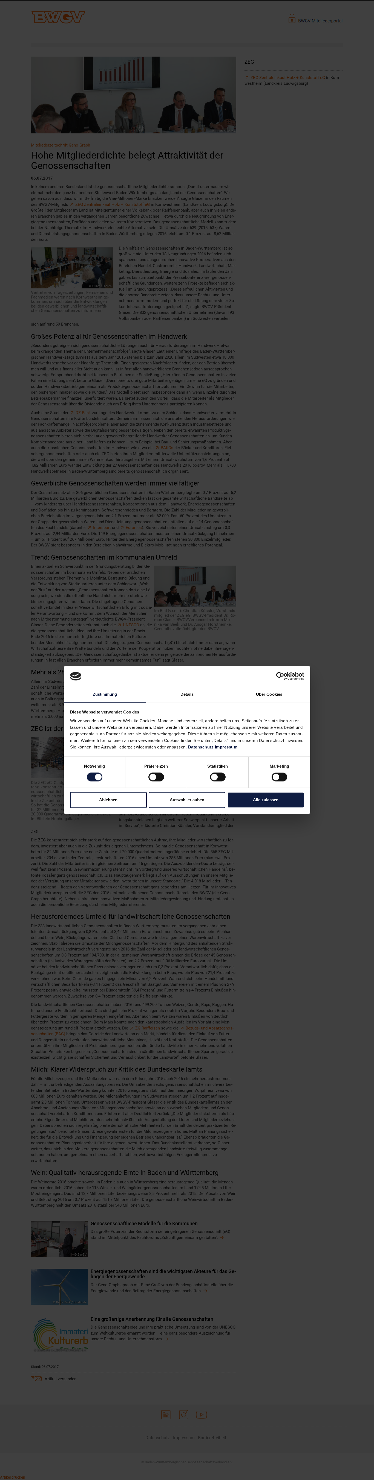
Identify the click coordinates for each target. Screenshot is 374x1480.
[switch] (156, 777)
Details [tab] (187, 694)
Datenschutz (201, 747)
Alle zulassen (265, 799)
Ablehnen (108, 799)
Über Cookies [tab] (269, 694)
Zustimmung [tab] (105, 694)
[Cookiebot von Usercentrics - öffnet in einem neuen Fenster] (280, 676)
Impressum (226, 747)
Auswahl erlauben (187, 799)
